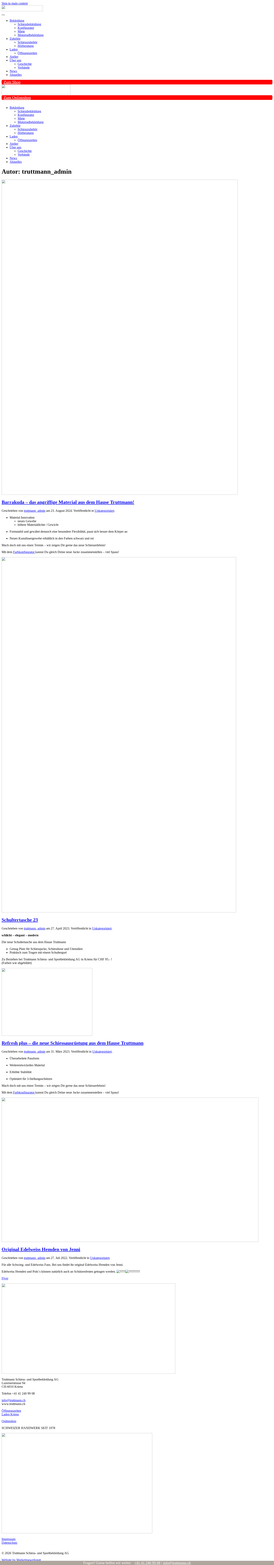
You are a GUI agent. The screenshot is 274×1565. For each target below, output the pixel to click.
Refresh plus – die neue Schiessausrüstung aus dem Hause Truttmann (72, 1043)
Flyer (5, 1278)
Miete (21, 31)
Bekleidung (17, 20)
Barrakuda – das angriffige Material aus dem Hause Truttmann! (68, 502)
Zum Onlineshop (17, 97)
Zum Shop (12, 82)
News (13, 71)
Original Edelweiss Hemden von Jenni (41, 1249)
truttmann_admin (34, 510)
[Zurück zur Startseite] (22, 10)
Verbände (24, 67)
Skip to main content (15, 3)
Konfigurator (26, 27)
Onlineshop (9, 1421)
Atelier (14, 56)
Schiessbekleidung (29, 24)
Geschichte (25, 64)
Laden (14, 49)
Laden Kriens (10, 1414)
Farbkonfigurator (24, 552)
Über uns (15, 60)
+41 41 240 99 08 (147, 1563)
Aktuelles (16, 74)
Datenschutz (9, 1542)
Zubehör (15, 38)
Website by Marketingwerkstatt (21, 1560)
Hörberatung (26, 46)
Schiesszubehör (27, 42)
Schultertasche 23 (20, 919)
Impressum (8, 1539)
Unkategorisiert (104, 510)
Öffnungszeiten (27, 53)
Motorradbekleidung (31, 35)
